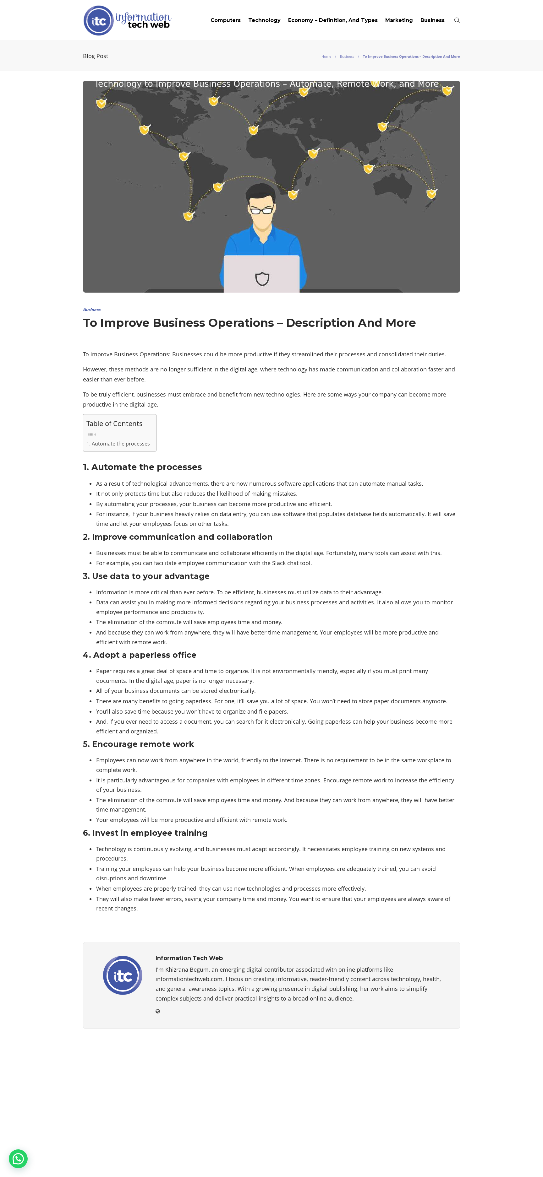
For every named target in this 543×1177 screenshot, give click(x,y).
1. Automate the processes (118, 443)
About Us (299, 1162)
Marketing (399, 20)
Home (326, 56)
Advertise (352, 1162)
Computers (226, 20)
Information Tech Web (440, 1153)
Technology (264, 20)
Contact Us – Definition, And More (416, 1162)
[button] (18, 1158)
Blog (325, 1162)
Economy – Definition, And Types (333, 20)
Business (432, 20)
